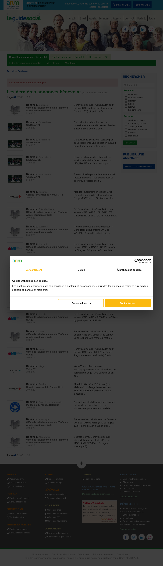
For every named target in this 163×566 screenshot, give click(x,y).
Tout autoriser (128, 303)
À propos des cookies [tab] (129, 269)
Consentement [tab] (33, 269)
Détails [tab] (81, 269)
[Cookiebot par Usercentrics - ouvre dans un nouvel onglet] (137, 261)
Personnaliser (79, 303)
